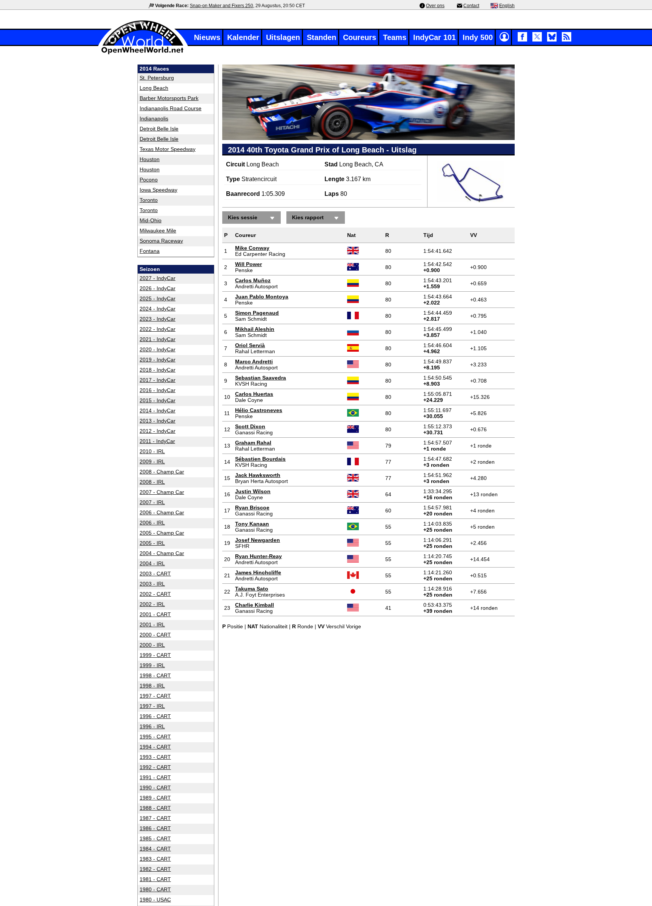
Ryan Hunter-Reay (258, 556)
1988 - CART (155, 808)
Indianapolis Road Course (170, 108)
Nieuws (207, 37)
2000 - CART (155, 635)
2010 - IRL (152, 451)
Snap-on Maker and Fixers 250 (221, 5)
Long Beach (154, 88)
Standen (321, 37)
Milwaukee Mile (158, 231)
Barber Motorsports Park (169, 98)
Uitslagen (283, 37)
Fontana (150, 251)
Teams (394, 37)
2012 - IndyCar (157, 431)
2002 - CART (155, 594)
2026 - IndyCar (157, 288)
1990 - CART (155, 787)
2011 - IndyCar (157, 441)
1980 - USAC (155, 900)
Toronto (149, 200)
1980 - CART (155, 889)
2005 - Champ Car (162, 533)
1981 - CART (155, 879)
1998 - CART (155, 675)
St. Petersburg (157, 78)
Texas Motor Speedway (167, 149)
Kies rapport (308, 217)
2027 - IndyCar (157, 278)
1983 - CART (155, 859)
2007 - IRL (152, 502)
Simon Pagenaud (257, 313)
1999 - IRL (152, 665)
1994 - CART (155, 747)
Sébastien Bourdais (260, 459)
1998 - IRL (152, 686)
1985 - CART (155, 838)
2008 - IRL (152, 482)
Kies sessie (242, 217)
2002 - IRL (152, 604)
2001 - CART (155, 614)
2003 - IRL (152, 584)
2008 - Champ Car (162, 472)
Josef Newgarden (257, 540)
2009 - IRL (152, 461)
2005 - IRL (152, 543)
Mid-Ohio (150, 220)
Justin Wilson (253, 491)
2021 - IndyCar (157, 339)
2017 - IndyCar (157, 380)
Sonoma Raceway (161, 241)
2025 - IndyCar (157, 298)
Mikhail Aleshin (254, 329)
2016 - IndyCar (157, 390)
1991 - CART (155, 777)
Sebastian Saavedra (260, 378)
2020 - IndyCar (157, 349)
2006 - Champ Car (162, 512)
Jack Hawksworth (257, 475)
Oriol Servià (250, 345)
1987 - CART (155, 818)
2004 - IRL (152, 563)
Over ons (435, 5)
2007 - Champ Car (162, 492)
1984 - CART (155, 849)
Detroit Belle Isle (159, 129)
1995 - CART (155, 737)
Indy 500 (478, 37)
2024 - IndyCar (157, 309)
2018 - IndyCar (157, 370)
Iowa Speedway (158, 190)
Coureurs (359, 37)
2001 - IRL (152, 624)
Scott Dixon (250, 426)
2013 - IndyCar (157, 421)
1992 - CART (155, 767)
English (507, 5)
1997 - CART (155, 696)
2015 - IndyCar (157, 400)
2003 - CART (155, 574)
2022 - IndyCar (157, 329)
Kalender (243, 37)
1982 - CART (155, 869)
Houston (150, 159)
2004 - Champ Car (162, 553)
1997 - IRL (152, 706)
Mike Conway (252, 248)
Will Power (248, 264)
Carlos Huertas (254, 394)
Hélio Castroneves (258, 410)
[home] (143, 53)
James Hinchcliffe (258, 572)
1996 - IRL (152, 726)
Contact (471, 5)
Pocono (149, 180)
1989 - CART (155, 798)
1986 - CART (155, 828)
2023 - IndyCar (157, 319)
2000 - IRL (152, 645)
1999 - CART (155, 655)
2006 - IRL (152, 523)
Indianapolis (154, 118)
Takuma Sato (251, 589)
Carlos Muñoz (253, 280)
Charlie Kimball (254, 605)
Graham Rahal (253, 443)
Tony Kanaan (252, 524)
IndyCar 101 (434, 37)
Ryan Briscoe (252, 508)
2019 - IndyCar (157, 360)
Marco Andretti (254, 361)
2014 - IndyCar (157, 411)
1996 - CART (155, 716)
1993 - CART (155, 757)
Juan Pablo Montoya (261, 297)
